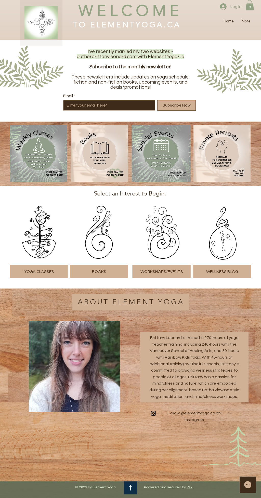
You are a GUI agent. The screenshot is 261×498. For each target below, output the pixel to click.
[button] (249, 5)
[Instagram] (247, 249)
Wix (189, 487)
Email (68, 96)
